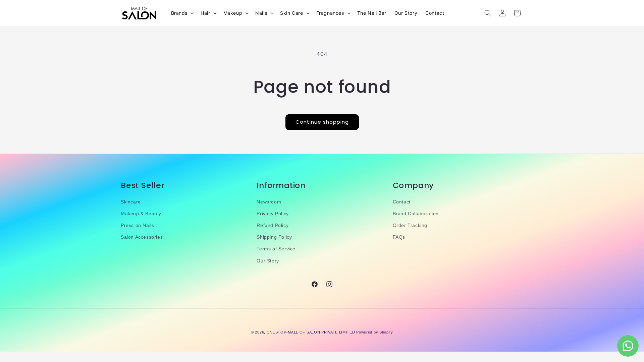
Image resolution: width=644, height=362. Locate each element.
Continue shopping (322, 121)
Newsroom (269, 201)
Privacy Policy (272, 213)
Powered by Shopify (374, 332)
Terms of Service (276, 248)
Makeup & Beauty (141, 213)
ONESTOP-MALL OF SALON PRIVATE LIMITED (311, 332)
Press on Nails (137, 225)
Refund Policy (272, 225)
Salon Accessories (142, 237)
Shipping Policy (274, 237)
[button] (182, 13)
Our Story (268, 260)
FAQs (399, 237)
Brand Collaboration (416, 213)
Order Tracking (410, 225)
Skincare (131, 201)
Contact (402, 201)
